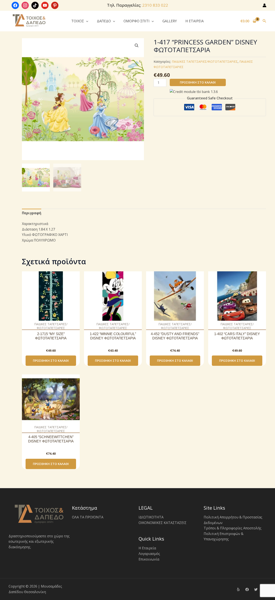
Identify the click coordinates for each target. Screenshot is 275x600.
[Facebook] (247, 589)
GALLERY (169, 21)
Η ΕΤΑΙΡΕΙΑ (194, 21)
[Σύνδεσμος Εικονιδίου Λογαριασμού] (264, 5)
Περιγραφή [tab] (31, 213)
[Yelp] (238, 589)
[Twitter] (256, 589)
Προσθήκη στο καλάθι (198, 82)
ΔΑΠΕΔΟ (104, 21)
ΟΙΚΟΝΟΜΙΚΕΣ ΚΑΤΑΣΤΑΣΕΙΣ (162, 522)
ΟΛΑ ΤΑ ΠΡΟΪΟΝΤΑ (87, 517)
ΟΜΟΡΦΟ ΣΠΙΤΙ (137, 21)
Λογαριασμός (149, 553)
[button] (86, 21)
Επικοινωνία (149, 559)
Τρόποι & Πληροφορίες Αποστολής (232, 528)
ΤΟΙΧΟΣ (77, 21)
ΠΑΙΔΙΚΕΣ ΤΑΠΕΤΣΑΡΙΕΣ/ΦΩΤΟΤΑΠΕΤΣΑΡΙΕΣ (205, 61)
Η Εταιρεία (147, 548)
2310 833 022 (155, 5)
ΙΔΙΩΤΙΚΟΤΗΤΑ (151, 517)
